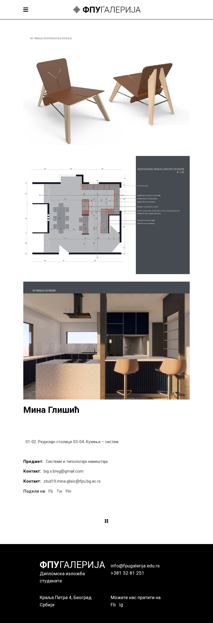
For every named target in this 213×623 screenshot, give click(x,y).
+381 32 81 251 (127, 573)
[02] (106, 89)
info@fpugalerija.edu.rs (135, 566)
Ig (121, 604)
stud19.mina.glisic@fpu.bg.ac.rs (72, 481)
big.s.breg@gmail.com (63, 471)
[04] (106, 340)
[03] (106, 215)
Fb (113, 604)
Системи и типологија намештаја (77, 461)
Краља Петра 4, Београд (66, 597)
